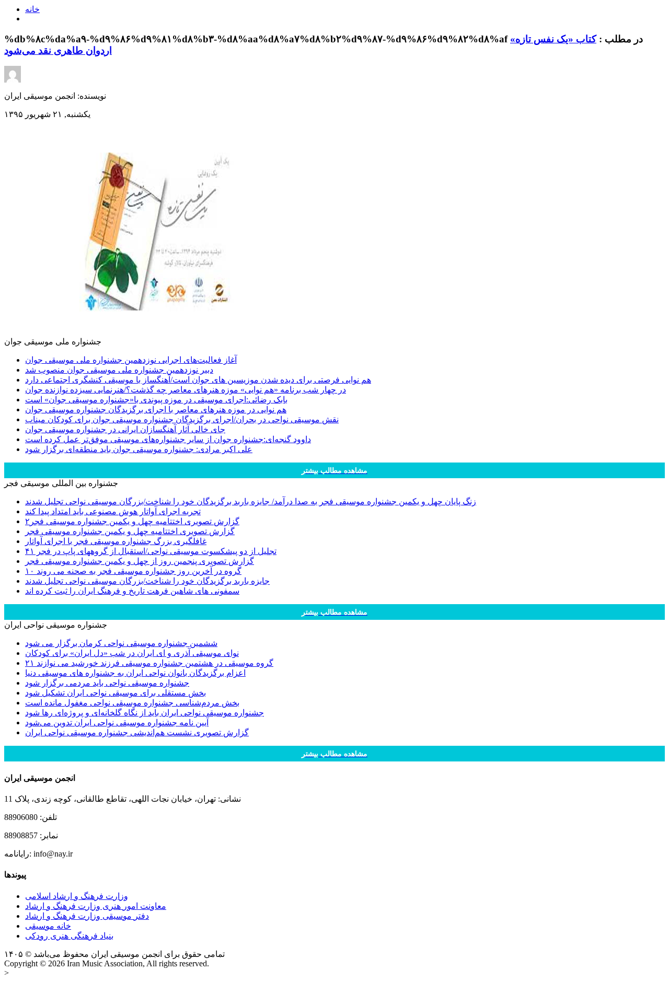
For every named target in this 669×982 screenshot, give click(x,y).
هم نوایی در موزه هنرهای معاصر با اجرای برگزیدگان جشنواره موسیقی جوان (155, 409)
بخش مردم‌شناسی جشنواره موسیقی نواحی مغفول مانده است (132, 702)
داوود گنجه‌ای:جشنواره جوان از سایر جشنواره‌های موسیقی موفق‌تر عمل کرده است (168, 439)
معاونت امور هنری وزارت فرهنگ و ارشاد (95, 906)
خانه (32, 9)
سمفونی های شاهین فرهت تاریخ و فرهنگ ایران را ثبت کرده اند (132, 590)
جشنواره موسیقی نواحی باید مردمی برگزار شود (107, 682)
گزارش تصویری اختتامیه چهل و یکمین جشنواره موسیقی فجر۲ (132, 521)
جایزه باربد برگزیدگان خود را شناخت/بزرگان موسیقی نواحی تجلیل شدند (147, 580)
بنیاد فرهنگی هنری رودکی (69, 935)
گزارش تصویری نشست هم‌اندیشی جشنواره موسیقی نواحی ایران (137, 732)
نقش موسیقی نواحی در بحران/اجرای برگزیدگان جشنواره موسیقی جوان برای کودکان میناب (182, 419)
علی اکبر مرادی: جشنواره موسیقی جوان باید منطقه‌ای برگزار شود (138, 449)
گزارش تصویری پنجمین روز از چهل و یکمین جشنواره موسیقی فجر (139, 561)
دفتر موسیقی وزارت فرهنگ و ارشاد (87, 915)
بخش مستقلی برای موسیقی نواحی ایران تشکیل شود (115, 692)
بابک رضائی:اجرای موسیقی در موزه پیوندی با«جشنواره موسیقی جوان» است (156, 399)
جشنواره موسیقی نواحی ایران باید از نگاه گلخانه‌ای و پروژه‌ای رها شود (144, 712)
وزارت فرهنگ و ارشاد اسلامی (76, 896)
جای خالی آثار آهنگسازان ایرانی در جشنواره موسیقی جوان (125, 429)
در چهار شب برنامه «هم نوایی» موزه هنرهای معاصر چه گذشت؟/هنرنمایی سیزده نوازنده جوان (185, 389)
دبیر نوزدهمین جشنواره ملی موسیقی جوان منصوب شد (119, 369)
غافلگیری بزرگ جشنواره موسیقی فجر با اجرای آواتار (115, 541)
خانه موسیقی (48, 925)
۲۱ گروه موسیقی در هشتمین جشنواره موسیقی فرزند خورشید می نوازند (149, 662)
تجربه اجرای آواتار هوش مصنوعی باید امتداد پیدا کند (113, 511)
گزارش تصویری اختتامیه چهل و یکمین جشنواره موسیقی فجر (130, 531)
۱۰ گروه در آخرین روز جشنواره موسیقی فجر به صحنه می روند (133, 571)
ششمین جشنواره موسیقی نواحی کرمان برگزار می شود (121, 643)
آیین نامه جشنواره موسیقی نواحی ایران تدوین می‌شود (117, 722)
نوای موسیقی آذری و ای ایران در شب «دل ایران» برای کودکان (132, 653)
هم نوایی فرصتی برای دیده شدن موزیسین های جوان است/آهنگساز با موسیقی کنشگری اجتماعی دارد (198, 379)
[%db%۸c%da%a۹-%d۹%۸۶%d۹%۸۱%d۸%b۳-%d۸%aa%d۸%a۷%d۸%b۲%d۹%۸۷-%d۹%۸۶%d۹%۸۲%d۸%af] (161, 333)
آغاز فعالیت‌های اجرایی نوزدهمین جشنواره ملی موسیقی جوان (131, 359)
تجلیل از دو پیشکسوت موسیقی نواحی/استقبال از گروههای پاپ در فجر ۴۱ (150, 551)
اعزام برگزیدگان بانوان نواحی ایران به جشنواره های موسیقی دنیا (135, 672)
